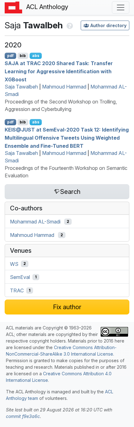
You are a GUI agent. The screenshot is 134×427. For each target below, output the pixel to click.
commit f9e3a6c (23, 416)
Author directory (108, 25)
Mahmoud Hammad (64, 87)
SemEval (20, 277)
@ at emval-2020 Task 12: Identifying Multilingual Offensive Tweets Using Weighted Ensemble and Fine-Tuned (67, 138)
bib (23, 55)
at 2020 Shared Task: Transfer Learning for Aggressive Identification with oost (59, 71)
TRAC (17, 290)
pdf (10, 55)
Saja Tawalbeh (21, 87)
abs (35, 55)
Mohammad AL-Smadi (35, 221)
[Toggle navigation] (120, 7)
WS (14, 264)
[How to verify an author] (69, 25)
